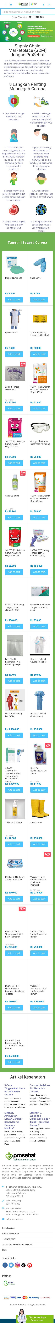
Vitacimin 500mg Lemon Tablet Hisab (40, 333)
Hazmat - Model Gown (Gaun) (38, 715)
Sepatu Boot (36, 822)
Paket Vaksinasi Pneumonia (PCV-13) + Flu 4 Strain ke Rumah (14, 1044)
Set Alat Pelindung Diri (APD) (13, 715)
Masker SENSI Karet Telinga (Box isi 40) (14, 878)
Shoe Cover (35, 278)
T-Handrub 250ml (13, 822)
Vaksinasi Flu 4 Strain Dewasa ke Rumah (38, 934)
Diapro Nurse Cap (13, 278)
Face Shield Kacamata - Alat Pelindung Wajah (13, 662)
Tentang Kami (9, 1238)
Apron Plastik (11, 332)
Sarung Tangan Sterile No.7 (12, 388)
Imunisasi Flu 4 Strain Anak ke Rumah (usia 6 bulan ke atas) (14, 990)
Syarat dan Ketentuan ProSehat (17, 1244)
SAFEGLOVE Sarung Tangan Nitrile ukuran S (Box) (14, 607)
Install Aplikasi (8, 1228)
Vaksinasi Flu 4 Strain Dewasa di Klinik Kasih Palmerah (38, 881)
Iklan (4, 1249)
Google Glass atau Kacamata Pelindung (40, 442)
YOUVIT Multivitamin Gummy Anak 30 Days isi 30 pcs (15, 553)
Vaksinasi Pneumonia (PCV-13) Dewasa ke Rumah (38, 990)
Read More (20, 1107)
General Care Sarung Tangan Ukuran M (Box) (40, 607)
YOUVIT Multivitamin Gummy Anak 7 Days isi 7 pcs (15, 444)
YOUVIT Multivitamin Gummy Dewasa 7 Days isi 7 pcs (40, 389)
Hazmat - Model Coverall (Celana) (38, 660)
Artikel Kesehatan (10, 1233)
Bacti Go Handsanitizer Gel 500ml (38, 771)
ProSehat (21, 1304)
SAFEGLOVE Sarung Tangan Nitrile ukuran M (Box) (39, 553)
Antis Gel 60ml (12, 495)
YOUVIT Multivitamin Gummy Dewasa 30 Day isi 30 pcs (40, 498)
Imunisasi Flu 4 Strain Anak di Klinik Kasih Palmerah (14, 934)
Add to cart (14, 299)
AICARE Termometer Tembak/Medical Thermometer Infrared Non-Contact (13, 775)
